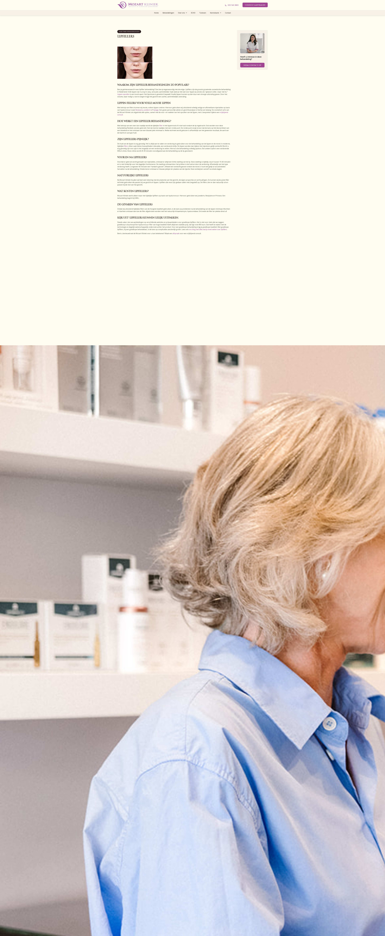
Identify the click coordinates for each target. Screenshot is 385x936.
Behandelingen (168, 13)
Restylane (139, 110)
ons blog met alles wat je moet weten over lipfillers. (208, 229)
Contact (228, 13)
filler (161, 126)
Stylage (156, 110)
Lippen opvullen (123, 94)
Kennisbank (214, 13)
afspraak (176, 233)
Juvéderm (147, 110)
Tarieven (202, 13)
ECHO (193, 13)
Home (156, 13)
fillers (126, 146)
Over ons (181, 13)
